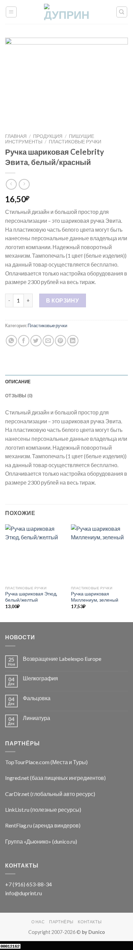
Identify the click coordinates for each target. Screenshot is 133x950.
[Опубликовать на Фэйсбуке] (23, 340)
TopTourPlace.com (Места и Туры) (46, 762)
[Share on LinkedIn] (72, 340)
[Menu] (11, 12)
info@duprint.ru (23, 893)
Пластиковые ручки (75, 141)
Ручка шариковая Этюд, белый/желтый (31, 597)
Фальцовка (36, 698)
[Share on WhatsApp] (11, 340)
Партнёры (61, 921)
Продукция (47, 136)
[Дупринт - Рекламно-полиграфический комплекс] (66, 12)
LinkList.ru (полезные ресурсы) (43, 809)
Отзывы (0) (19, 395)
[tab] (66, 381)
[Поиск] (122, 12)
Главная (16, 136)
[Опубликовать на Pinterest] (60, 340)
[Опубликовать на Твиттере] (36, 340)
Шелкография (40, 678)
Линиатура (36, 718)
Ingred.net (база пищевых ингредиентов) (55, 777)
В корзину (62, 300)
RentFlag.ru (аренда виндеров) (42, 825)
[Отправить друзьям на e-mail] (48, 340)
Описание (18, 381)
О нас (38, 921)
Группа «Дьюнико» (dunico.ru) (41, 841)
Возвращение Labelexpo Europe (62, 658)
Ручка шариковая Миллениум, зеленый (94, 597)
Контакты (90, 921)
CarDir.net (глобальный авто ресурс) (50, 794)
